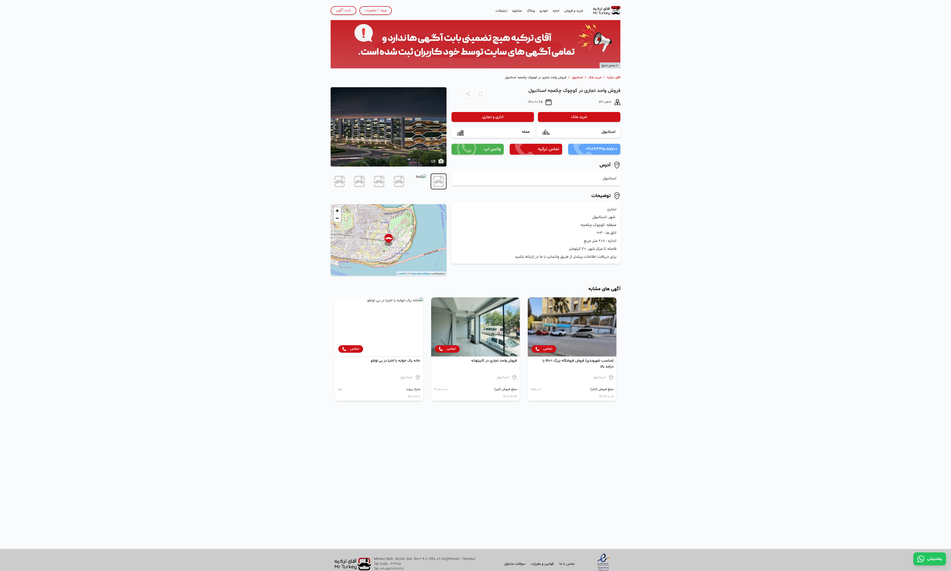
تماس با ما (567, 564)
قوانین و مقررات (542, 564)
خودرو (544, 10)
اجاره (556, 10)
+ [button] (337, 211)
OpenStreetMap (420, 273)
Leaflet (402, 273)
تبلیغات (501, 10)
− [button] (337, 218)
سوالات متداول (514, 564)
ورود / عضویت (375, 10)
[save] (480, 93)
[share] (467, 93)
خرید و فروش (573, 10)
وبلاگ (531, 10)
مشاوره (517, 10)
